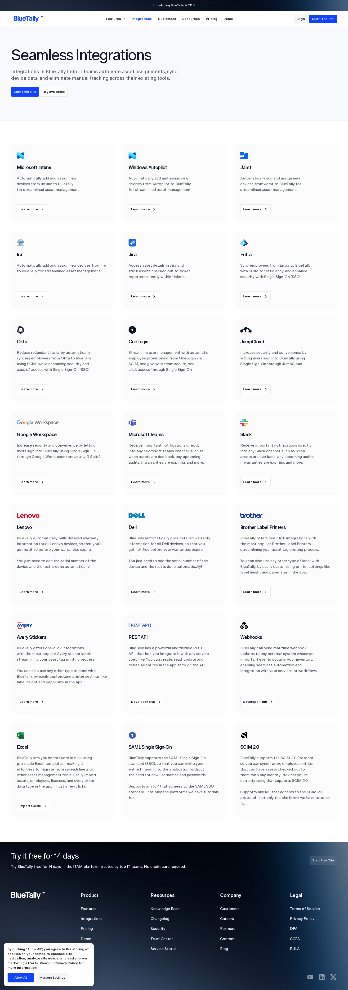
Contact (227, 938)
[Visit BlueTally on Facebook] (310, 977)
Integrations (141, 19)
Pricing (211, 19)
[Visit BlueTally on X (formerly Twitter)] (333, 977)
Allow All (20, 978)
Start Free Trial (25, 92)
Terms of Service (305, 908)
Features (88, 908)
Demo (228, 19)
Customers (167, 19)
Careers (227, 918)
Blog (224, 948)
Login (85, 948)
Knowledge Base (165, 908)
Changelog (160, 918)
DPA (294, 928)
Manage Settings (52, 978)
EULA (295, 948)
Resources (191, 19)
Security (158, 928)
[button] (115, 19)
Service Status (163, 948)
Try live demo (54, 92)
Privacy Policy (302, 918)
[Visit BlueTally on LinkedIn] (321, 977)
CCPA (295, 938)
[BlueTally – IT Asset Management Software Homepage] (28, 19)
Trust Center (162, 938)
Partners (227, 928)
